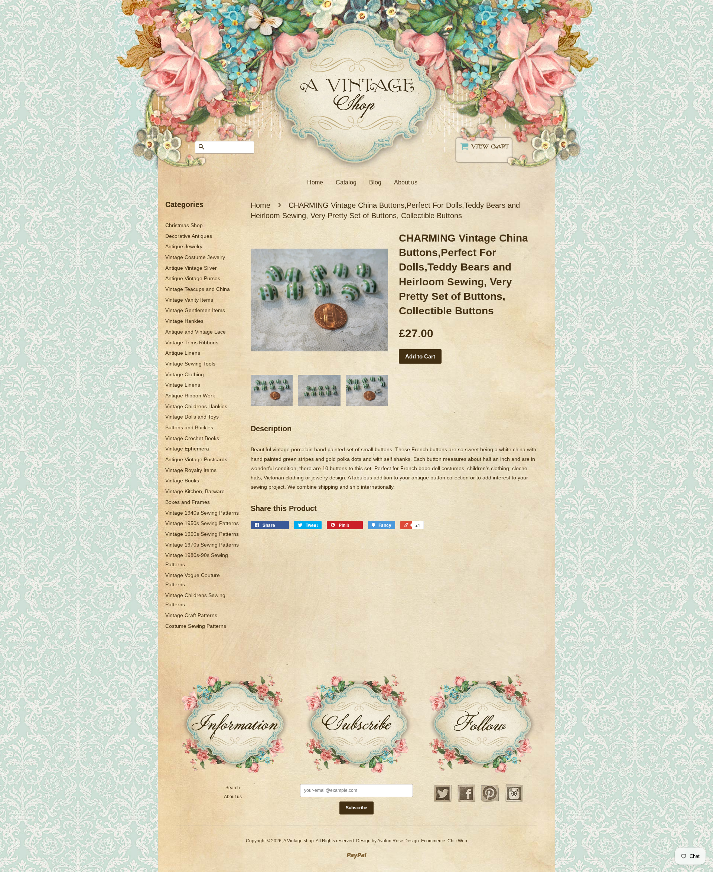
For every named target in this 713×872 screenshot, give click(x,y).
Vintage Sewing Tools (190, 364)
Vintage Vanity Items (189, 300)
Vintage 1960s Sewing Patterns (202, 534)
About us (405, 182)
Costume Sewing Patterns (195, 626)
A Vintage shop (298, 840)
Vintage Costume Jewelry (195, 257)
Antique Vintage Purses (192, 278)
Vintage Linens (182, 385)
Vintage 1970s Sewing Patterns (202, 545)
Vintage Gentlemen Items (195, 310)
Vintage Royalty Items (190, 470)
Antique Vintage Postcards (196, 459)
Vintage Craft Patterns (191, 615)
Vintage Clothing (184, 374)
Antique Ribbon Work (190, 396)
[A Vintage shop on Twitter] (442, 801)
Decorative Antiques (188, 236)
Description (271, 428)
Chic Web (457, 840)
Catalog (346, 182)
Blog (375, 182)
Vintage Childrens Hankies (196, 406)
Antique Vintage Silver (191, 268)
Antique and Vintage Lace (195, 332)
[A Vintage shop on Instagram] (514, 801)
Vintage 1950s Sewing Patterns (202, 523)
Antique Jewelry (183, 246)
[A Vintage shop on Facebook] (466, 801)
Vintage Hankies (184, 321)
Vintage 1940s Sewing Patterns (202, 513)
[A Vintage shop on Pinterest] (490, 801)
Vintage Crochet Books (192, 438)
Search (232, 787)
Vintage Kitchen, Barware (195, 491)
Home (315, 182)
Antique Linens (182, 353)
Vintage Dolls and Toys (192, 417)
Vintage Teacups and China (197, 289)
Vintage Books (182, 480)
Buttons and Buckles (189, 427)
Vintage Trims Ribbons (191, 342)
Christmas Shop (184, 225)
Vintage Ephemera (187, 449)
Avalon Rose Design (398, 840)
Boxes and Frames (187, 502)
